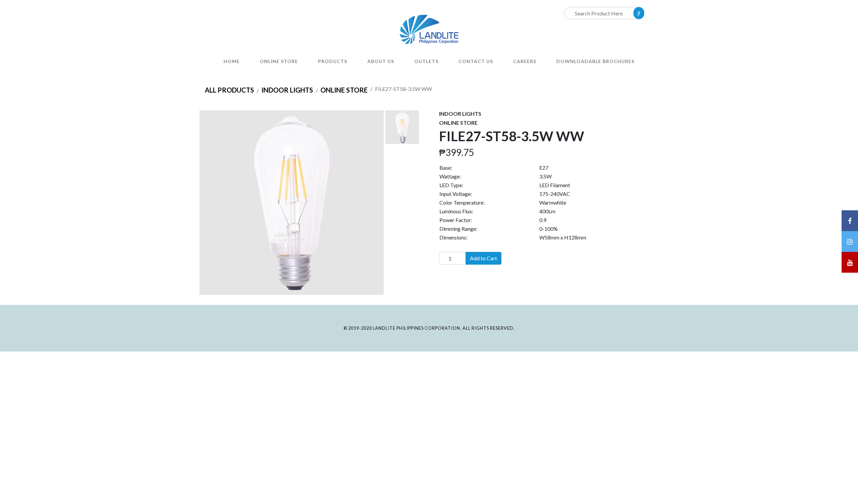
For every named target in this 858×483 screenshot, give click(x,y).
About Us (380, 61)
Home (232, 61)
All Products (229, 90)
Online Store (279, 61)
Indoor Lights (287, 90)
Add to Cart (483, 258)
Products (332, 61)
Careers (524, 61)
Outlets (426, 61)
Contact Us (475, 61)
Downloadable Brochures (595, 61)
